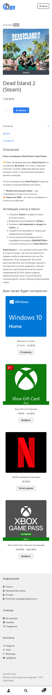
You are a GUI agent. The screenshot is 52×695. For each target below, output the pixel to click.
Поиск (26, 690)
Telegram (10, 645)
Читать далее (26, 488)
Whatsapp (10, 653)
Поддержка (11, 626)
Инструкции (12, 618)
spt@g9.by (11, 657)
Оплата (9, 586)
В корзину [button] (26, 352)
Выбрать (26, 420)
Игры (16, 25)
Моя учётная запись (8, 690)
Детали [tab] (6, 133)
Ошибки (10, 622)
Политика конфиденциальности (21, 598)
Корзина (40, 688)
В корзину (21, 110)
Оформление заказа (15, 590)
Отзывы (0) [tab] (8, 140)
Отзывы (9, 594)
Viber (8, 649)
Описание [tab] (8, 126)
